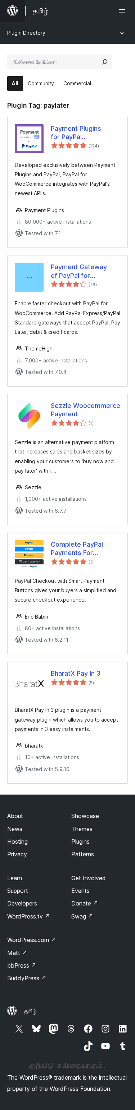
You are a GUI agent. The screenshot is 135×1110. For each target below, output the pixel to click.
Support (17, 890)
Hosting (17, 841)
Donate (84, 903)
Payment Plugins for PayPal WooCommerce (76, 133)
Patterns (82, 854)
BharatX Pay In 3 (75, 673)
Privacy (17, 854)
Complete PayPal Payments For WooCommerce (77, 549)
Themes (82, 828)
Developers (22, 903)
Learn (14, 878)
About (15, 815)
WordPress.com (31, 939)
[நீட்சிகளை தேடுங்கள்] (105, 62)
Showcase (85, 815)
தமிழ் (30, 1011)
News (14, 828)
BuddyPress (26, 978)
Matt (17, 952)
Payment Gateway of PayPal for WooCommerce (79, 271)
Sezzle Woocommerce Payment (85, 410)
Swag (82, 916)
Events (80, 890)
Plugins (80, 841)
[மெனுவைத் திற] (123, 11)
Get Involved (88, 878)
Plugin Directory (26, 33)
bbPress (21, 965)
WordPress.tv (28, 916)
